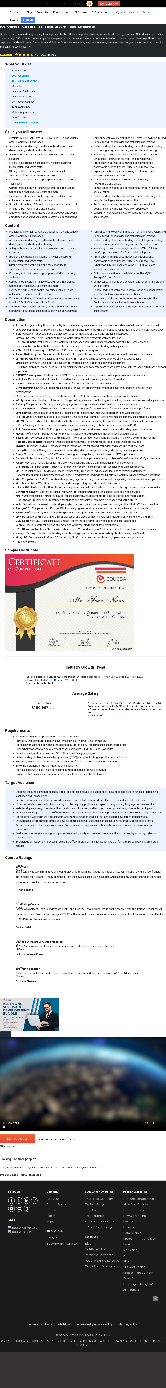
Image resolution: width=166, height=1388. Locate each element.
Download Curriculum (25, 122)
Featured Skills (133, 1210)
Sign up (52, 1221)
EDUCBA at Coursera (99, 1221)
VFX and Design (134, 1267)
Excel (127, 1244)
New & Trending (134, 1215)
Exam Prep (131, 1278)
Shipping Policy (128, 1324)
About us (53, 1198)
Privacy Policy (24, 1380)
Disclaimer (64, 1324)
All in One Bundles (136, 1204)
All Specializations (102, 12)
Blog (29, 12)
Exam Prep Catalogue (100, 1266)
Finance (129, 1227)
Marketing (130, 1250)
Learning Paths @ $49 (138, 1284)
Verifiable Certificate (99, 1255)
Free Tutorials (95, 1215)
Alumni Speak (56, 1204)
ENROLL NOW (17, 1139)
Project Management (138, 1272)
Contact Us (54, 1210)
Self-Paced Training (98, 1249)
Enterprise (42, 12)
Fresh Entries (132, 1221)
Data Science (132, 1232)
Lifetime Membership (138, 1198)
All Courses (81, 12)
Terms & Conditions (40, 1324)
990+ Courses (20, 75)
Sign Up (28, 20)
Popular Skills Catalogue (102, 1260)
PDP (126, 1261)
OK (48, 1349)
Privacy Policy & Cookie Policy (94, 1324)
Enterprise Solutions (99, 1198)
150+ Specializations (24, 81)
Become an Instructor (62, 1243)
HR (125, 1255)
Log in (14, 20)
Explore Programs (97, 1204)
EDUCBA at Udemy (98, 1227)
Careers (52, 1238)
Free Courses (60, 12)
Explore (14, 12)
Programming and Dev (139, 1238)
